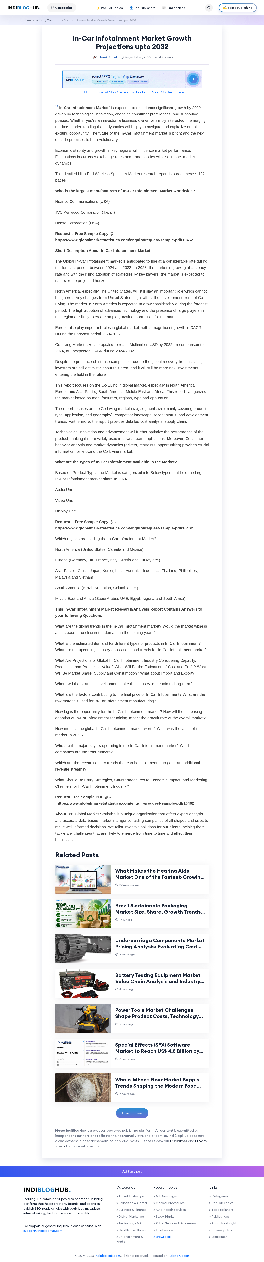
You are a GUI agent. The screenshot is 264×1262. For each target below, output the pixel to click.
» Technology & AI (129, 1223)
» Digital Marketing (130, 1216)
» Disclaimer (218, 1237)
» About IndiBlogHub (224, 1223)
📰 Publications (173, 8)
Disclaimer (178, 1141)
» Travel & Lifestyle (130, 1196)
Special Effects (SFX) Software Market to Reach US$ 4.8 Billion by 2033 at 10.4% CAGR (157, 1051)
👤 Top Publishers (142, 8)
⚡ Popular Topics (109, 8)
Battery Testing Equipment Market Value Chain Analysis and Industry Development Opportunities (158, 981)
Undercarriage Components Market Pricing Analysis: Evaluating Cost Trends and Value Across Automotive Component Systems (159, 949)
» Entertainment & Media (129, 1239)
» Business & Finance (131, 1210)
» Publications (219, 1216)
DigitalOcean (179, 1256)
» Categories (218, 1196)
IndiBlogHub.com (107, 1256)
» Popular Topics (221, 1203)
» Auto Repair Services (169, 1210)
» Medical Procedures (169, 1203)
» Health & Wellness (131, 1230)
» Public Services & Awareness (175, 1223)
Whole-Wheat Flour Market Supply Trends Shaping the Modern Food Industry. (157, 1085)
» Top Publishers (221, 1210)
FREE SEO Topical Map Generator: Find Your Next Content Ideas (132, 92)
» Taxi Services (163, 1230)
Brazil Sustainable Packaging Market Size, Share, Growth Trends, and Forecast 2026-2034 (158, 911)
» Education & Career (131, 1203)
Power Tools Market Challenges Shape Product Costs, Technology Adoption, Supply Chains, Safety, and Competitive (157, 1019)
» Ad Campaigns (165, 1196)
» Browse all (162, 1237)
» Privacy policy (220, 1230)
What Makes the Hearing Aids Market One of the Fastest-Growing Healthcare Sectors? (159, 877)
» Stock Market (164, 1216)
